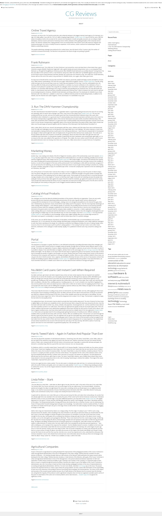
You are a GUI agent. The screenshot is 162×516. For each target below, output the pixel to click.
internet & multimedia (40, 54)
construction (123, 258)
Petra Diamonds (39, 287)
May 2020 (110, 112)
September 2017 (112, 153)
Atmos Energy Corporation (91, 250)
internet (125, 280)
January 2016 (111, 192)
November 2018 (112, 145)
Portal (34, 239)
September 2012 (112, 238)
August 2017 (111, 155)
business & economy (118, 256)
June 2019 (110, 132)
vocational (121, 306)
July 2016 (110, 180)
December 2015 (112, 193)
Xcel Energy (82, 466)
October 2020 (111, 103)
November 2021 (112, 97)
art (108, 254)
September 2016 (112, 176)
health (119, 277)
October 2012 (111, 236)
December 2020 (112, 99)
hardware (110, 274)
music (47, 439)
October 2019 (111, 126)
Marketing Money (41, 150)
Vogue (81, 503)
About (81, 23)
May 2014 (110, 201)
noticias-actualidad (123, 293)
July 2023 (110, 93)
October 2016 (111, 174)
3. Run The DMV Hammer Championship (54, 106)
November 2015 (112, 195)
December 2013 (112, 209)
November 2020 (112, 101)
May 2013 (110, 222)
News (109, 71)
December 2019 (112, 122)
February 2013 (112, 228)
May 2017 (110, 161)
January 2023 (111, 95)
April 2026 (110, 81)
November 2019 (112, 124)
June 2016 (110, 182)
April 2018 (110, 149)
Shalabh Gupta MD (80, 37)
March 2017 (111, 164)
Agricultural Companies (44, 446)
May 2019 (110, 134)
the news (116, 304)
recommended (38, 231)
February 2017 (112, 166)
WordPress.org (112, 323)
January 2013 (111, 230)
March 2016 (111, 188)
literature (115, 286)
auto (119, 254)
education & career (124, 263)
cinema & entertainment (40, 439)
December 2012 (112, 232)
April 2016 (110, 186)
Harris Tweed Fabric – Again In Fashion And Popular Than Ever (67, 333)
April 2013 (110, 224)
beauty (110, 256)
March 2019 (111, 137)
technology (113, 301)
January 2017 (111, 168)
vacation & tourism (112, 306)
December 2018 (112, 143)
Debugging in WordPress (9, 4)
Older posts (34, 487)
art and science (114, 254)
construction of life (115, 260)
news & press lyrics (39, 143)
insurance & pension (39, 325)
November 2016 (112, 172)
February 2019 (112, 139)
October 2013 (111, 213)
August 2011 (111, 244)
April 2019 (110, 135)
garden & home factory (119, 270)
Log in (109, 317)
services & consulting (39, 99)
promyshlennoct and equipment (121, 296)
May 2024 (110, 91)
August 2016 (111, 178)
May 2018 (110, 147)
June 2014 (110, 199)
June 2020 (110, 110)
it (129, 283)
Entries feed (111, 319)
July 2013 (110, 219)
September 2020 (112, 105)
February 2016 (112, 190)
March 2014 (111, 203)
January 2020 (111, 120)
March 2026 (111, 83)
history (123, 277)
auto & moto (124, 254)
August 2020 (111, 106)
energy (119, 268)
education (112, 263)
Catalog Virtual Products (45, 193)
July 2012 (110, 240)
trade (123, 304)
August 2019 (111, 128)
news (121, 289)
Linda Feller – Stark (42, 379)
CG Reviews (81, 14)
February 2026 (112, 85)
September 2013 (112, 215)
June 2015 (110, 197)
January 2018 (111, 151)
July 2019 (110, 130)
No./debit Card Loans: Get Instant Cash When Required (63, 269)
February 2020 (112, 118)
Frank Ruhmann (40, 62)
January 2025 (111, 87)
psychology (111, 298)
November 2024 (112, 89)
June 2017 (110, 159)
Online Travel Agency (43, 30)
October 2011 (111, 242)
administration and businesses (42, 185)
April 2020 (110, 114)
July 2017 (110, 157)
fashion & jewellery (39, 371)
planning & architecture (114, 295)
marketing (121, 286)
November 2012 (112, 234)
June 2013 (110, 221)
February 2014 (112, 205)
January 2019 (111, 141)
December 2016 (112, 170)
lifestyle (45, 371)
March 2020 (111, 116)
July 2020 (110, 108)
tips (121, 304)
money (46, 325)
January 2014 (111, 207)
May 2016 (110, 184)
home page (117, 280)
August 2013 (111, 217)
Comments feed (112, 321)
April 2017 (110, 163)
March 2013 (111, 226)
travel (127, 304)
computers (117, 258)
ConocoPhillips (87, 212)
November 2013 (112, 211)
